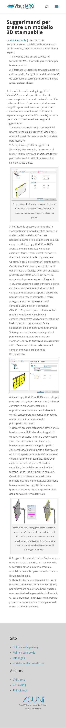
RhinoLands (20, 690)
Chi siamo (19, 679)
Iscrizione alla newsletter (28, 663)
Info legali (19, 658)
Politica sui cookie (24, 652)
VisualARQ (19, 685)
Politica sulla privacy (25, 647)
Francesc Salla (18, 40)
